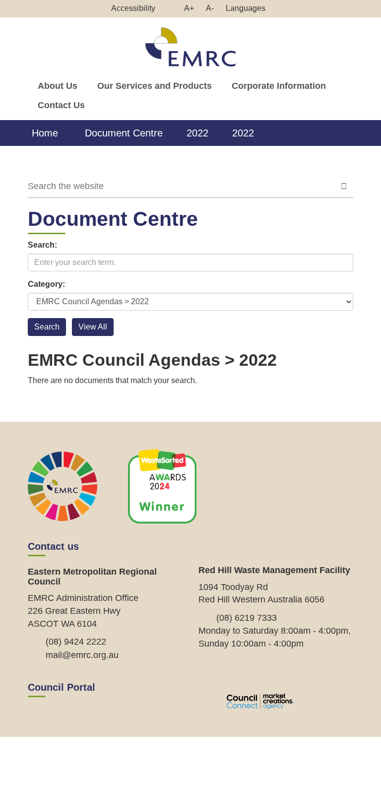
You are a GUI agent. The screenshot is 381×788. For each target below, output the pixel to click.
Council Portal (61, 687)
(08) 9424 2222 (76, 642)
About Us (57, 86)
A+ (191, 10)
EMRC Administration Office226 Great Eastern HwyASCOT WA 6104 (83, 610)
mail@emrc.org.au (82, 655)
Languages (245, 8)
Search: (42, 245)
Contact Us (61, 105)
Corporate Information (279, 86)
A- (212, 10)
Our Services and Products (154, 86)
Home (45, 133)
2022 (197, 133)
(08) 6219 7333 (246, 618)
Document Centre (124, 133)
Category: (46, 284)
